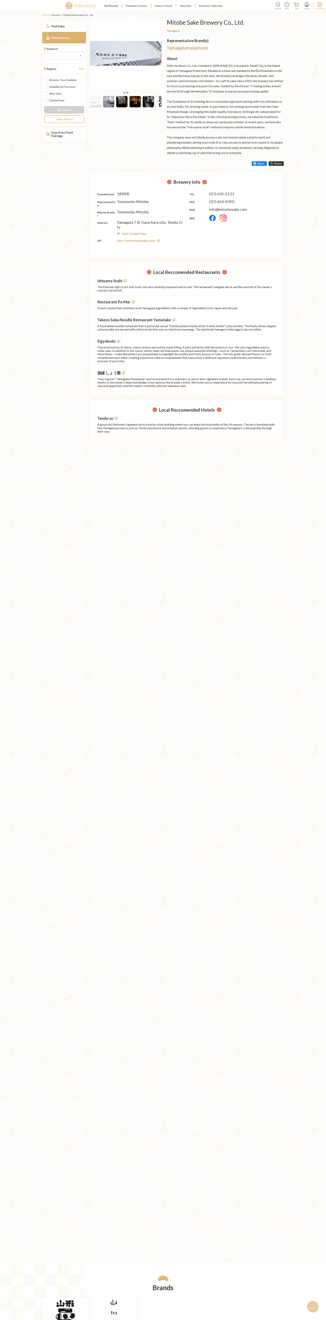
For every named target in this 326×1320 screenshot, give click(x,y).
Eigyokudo (106, 341)
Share (260, 163)
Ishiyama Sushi (109, 280)
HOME (45, 15)
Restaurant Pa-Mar (114, 302)
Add (81, 68)
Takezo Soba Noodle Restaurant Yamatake (134, 320)
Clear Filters (64, 119)
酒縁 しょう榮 (109, 373)
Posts (278, 163)
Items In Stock (163, 5)
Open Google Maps (134, 233)
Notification (111, 5)
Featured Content (136, 5)
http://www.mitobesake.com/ (136, 240)
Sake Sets (185, 5)
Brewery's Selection (211, 5)
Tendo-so (105, 418)
